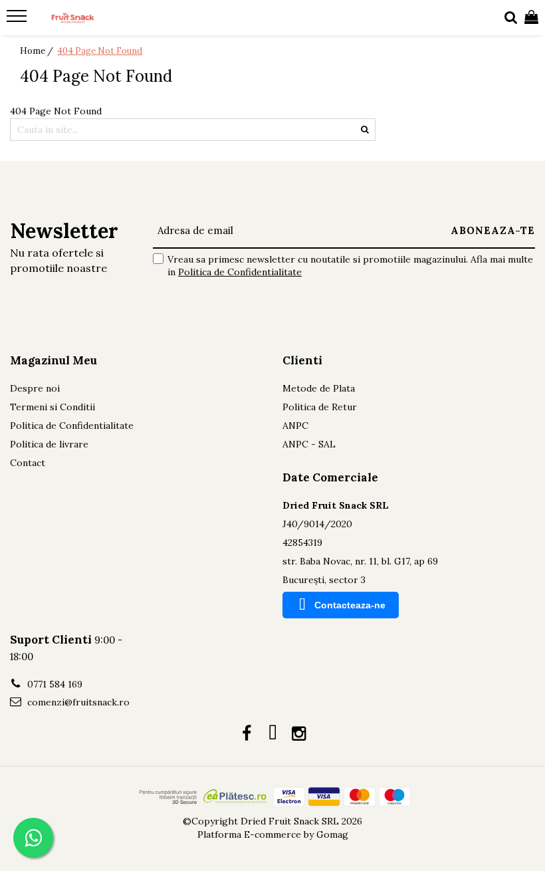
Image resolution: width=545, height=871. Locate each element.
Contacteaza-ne (349, 605)
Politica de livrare (49, 444)
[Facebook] (247, 734)
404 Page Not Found (99, 51)
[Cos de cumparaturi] (531, 18)
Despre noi (35, 388)
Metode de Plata (318, 388)
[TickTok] (272, 734)
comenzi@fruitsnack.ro (77, 702)
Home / (37, 51)
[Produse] (18, 20)
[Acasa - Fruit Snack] (90, 18)
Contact (27, 463)
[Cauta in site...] (511, 18)
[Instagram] (298, 734)
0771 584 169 (53, 684)
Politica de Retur (319, 407)
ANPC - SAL (309, 444)
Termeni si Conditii (52, 407)
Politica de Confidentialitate (240, 272)
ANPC (295, 426)
